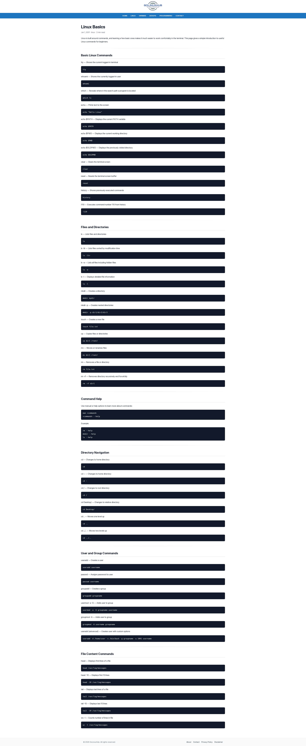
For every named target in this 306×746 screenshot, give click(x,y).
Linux (133, 16)
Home (124, 16)
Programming (165, 16)
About (188, 742)
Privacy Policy (207, 742)
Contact (180, 16)
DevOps (152, 16)
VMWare (142, 16)
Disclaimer (218, 742)
